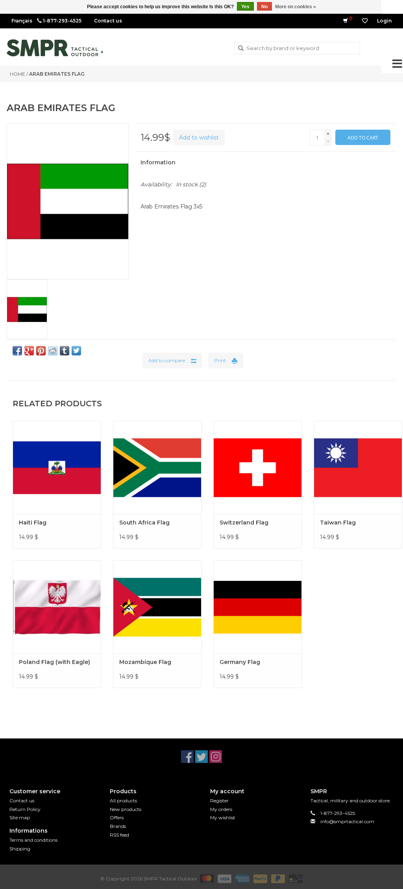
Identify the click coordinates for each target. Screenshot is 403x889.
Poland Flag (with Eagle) (54, 662)
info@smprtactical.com (347, 821)
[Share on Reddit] (52, 350)
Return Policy (25, 809)
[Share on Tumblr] (64, 350)
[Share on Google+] (29, 350)
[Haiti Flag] (57, 467)
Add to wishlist (199, 137)
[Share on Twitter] (76, 350)
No (264, 6)
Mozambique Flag (145, 662)
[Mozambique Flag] (157, 606)
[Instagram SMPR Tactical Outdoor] (215, 756)
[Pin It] (41, 350)
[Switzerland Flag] (257, 467)
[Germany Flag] (257, 606)
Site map (19, 817)
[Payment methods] (206, 879)
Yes (245, 6)
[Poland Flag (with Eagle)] (57, 606)
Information (158, 162)
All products (123, 800)
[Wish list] (365, 21)
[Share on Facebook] (17, 350)
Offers (117, 817)
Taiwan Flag (338, 522)
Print (220, 360)
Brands (118, 826)
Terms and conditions (33, 840)
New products (125, 809)
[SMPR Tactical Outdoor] (55, 47)
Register (219, 800)
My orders (221, 809)
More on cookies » (295, 6)
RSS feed (119, 835)
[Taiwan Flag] (358, 467)
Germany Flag (240, 662)
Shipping (19, 849)
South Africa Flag (144, 522)
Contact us (108, 21)
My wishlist (222, 817)
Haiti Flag (32, 522)
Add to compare (166, 360)
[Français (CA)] (21, 21)
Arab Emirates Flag (57, 74)
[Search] (241, 48)
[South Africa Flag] (157, 467)
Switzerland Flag (244, 522)
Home (17, 74)
